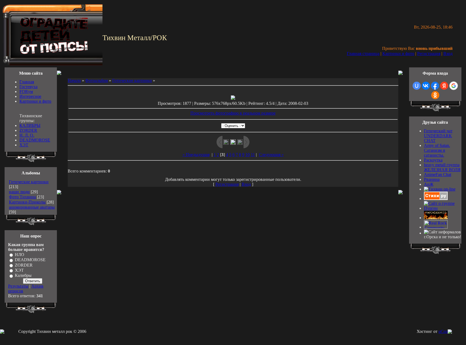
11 (253, 154)
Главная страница (363, 53)
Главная (26, 82)
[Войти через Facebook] (435, 86)
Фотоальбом (96, 80)
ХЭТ (23, 145)
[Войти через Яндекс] (444, 86)
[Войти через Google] (453, 85)
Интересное (30, 96)
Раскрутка (433, 160)
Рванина (432, 179)
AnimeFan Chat (437, 174)
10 (247, 154)
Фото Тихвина (22, 197)
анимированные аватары (32, 207)
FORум (26, 91)
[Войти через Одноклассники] (435, 95)
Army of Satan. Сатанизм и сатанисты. (437, 150)
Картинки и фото (398, 53)
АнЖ (428, 184)
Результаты (18, 286)
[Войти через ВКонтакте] (426, 86)
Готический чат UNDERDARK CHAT (438, 136)
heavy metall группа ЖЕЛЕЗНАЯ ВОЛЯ (442, 167)
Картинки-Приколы (27, 202)
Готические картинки (29, 182)
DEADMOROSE (34, 140)
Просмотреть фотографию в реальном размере (233, 113)
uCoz (443, 331)
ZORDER (28, 130)
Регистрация (428, 53)
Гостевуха (28, 86)
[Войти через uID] (417, 86)
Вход (448, 53)
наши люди (19, 191)
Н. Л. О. (26, 135)
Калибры (23, 275)
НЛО (19, 254)
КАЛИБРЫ (29, 125)
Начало (74, 80)
